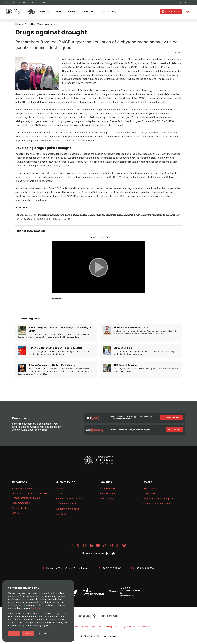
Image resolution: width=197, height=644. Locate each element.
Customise (43, 633)
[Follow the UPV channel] (117, 545)
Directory (46, 2)
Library (60, 493)
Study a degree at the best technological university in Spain (60, 329)
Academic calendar (22, 488)
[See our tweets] (78, 545)
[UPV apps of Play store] (107, 553)
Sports (59, 488)
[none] (45, 12)
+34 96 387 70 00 (111, 568)
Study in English (122, 347)
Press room (149, 488)
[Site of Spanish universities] (109, 616)
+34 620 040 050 (144, 567)
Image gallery (107, 498)
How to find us (108, 488)
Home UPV (20, 24)
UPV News (149, 493)
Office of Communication (157, 503)
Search (22, 2)
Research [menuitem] (72, 11)
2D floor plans (107, 493)
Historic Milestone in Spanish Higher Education (56, 347)
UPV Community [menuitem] (108, 11)
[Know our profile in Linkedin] (91, 545)
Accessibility (11, 2)
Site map (84, 627)
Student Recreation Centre (70, 498)
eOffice (16, 513)
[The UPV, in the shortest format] (104, 545)
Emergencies (33, 2)
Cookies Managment (142, 627)
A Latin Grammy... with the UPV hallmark (52, 365)
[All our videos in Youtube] (98, 545)
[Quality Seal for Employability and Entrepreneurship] (124, 592)
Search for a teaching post (158, 498)
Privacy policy (125, 627)
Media (40, 24)
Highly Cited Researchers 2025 (131, 327)
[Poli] (31, 11)
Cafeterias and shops (67, 508)
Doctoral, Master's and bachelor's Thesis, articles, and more (31, 495)
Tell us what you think (171, 418)
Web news (50, 24)
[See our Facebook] (72, 545)
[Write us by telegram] (111, 545)
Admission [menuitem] (45, 11)
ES (185, 2)
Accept (14, 633)
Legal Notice (96, 627)
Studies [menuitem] (58, 11)
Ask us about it (174, 430)
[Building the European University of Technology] (93, 592)
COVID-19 (61, 513)
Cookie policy (38, 608)
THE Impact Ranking (125, 365)
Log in (187, 11)
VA (180, 2)
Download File (58, 299)
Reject (28, 633)
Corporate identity (22, 508)
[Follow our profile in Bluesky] (124, 545)
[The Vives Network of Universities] (88, 616)
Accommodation (21, 502)
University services (66, 503)
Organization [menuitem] (89, 11)
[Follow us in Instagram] (84, 545)
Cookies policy (110, 627)
